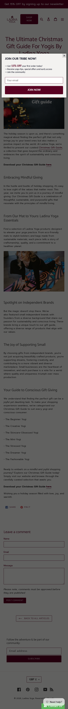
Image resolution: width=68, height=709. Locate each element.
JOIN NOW (34, 90)
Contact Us (54, 706)
